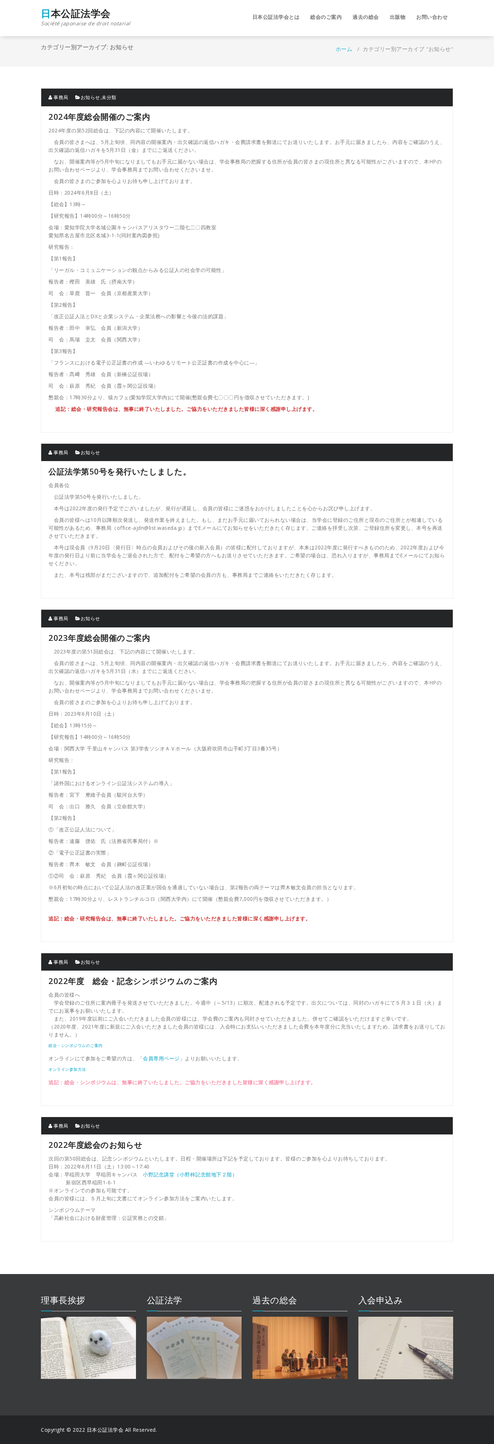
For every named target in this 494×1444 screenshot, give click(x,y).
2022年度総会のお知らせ (95, 1144)
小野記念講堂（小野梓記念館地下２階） (190, 1174)
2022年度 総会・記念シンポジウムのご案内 (132, 980)
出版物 (398, 16)
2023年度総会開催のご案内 (99, 637)
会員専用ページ (161, 1058)
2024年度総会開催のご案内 (99, 116)
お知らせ (90, 97)
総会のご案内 (326, 16)
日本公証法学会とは (276, 16)
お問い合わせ (432, 16)
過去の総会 (366, 16)
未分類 (109, 97)
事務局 (60, 97)
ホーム (344, 48)
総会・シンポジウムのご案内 (75, 1045)
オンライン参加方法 (67, 1069)
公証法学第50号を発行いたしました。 (119, 471)
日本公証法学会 (86, 17)
